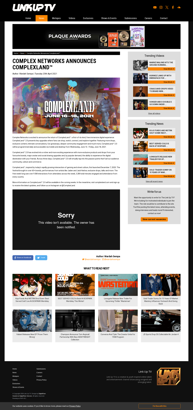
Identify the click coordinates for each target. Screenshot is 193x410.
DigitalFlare (42, 393)
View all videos (154, 113)
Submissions (130, 18)
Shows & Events (109, 18)
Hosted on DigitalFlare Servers (22, 396)
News (41, 18)
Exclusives (88, 18)
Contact (164, 18)
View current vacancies (154, 219)
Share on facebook (24, 257)
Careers (148, 18)
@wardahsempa (92, 259)
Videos (72, 18)
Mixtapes (56, 18)
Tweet (43, 257)
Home (28, 18)
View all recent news (154, 181)
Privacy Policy (41, 380)
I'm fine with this (159, 406)
